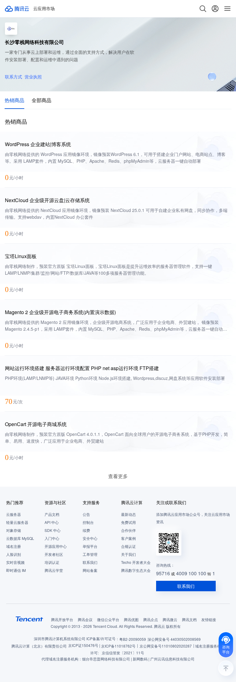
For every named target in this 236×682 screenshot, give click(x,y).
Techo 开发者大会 (136, 562)
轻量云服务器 (17, 522)
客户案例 (128, 538)
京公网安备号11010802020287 (166, 645)
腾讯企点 (150, 619)
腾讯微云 (170, 619)
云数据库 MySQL (20, 538)
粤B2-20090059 (132, 639)
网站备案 (90, 570)
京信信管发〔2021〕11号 (123, 652)
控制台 (88, 522)
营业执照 (33, 77)
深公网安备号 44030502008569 (174, 639)
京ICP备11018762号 (118, 645)
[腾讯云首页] (17, 8)
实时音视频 (15, 562)
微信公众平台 (108, 619)
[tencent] (29, 618)
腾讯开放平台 (62, 619)
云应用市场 (44, 8)
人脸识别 (13, 554)
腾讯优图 (131, 619)
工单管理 (90, 554)
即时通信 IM (16, 570)
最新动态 (128, 514)
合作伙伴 (128, 530)
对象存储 (13, 530)
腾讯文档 (189, 619)
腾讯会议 (85, 619)
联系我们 (90, 562)
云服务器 (13, 514)
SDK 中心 (53, 530)
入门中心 (52, 538)
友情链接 (208, 619)
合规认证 (128, 546)
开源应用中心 (56, 546)
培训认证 (52, 562)
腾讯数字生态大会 (136, 570)
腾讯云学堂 (54, 570)
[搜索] (202, 8)
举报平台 (90, 546)
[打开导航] (227, 8)
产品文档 (52, 514)
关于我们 (128, 554)
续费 (86, 530)
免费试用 (128, 522)
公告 (86, 514)
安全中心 (90, 538)
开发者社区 (54, 554)
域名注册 (13, 546)
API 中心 (52, 522)
